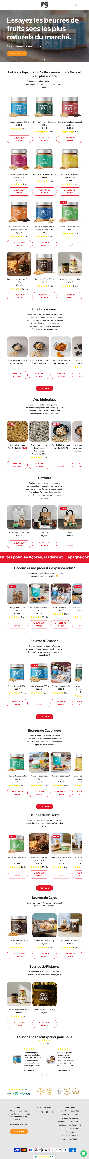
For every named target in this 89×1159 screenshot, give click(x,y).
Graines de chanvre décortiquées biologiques (39, 448)
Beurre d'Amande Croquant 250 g (44, 123)
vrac (40, 320)
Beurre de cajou (33, 903)
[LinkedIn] (52, 1111)
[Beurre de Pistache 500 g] (44, 994)
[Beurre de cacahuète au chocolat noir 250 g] (19, 211)
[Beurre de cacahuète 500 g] (39, 762)
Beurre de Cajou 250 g (44, 279)
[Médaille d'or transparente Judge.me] (40, 1091)
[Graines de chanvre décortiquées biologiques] (39, 431)
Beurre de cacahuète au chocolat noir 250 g (19, 228)
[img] (44, 1040)
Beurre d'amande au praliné (39, 652)
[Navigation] (7, 5)
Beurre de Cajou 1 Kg (70, 941)
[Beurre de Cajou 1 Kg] (70, 925)
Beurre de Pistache (42, 975)
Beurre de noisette (34, 820)
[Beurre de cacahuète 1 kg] (39, 593)
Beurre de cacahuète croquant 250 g (70, 176)
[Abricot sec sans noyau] (61, 346)
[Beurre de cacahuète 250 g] (44, 159)
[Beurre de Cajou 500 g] (44, 925)
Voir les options (17, 375)
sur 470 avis (44, 1043)
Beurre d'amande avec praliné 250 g (19, 176)
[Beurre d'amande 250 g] (19, 106)
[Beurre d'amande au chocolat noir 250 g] (70, 106)
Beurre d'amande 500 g (39, 686)
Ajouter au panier (19, 139)
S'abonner (19, 1131)
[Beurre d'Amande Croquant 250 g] (44, 106)
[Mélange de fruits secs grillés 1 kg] (17, 593)
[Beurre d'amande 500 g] (39, 672)
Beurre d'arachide (36, 736)
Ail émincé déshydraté (39, 360)
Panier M (44, 533)
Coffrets (44, 489)
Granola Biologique (17, 445)
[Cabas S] (70, 517)
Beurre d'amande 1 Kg (61, 607)
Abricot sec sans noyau (60, 360)
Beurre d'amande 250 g (19, 122)
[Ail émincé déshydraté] (39, 346)
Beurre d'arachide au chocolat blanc (47, 742)
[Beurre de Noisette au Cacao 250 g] (19, 264)
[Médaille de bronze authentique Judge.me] (67, 1091)
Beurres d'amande (36, 646)
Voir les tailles (19, 53)
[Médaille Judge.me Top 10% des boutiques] (75, 1091)
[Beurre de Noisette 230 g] (70, 211)
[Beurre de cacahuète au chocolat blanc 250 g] (44, 211)
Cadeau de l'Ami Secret (19, 533)
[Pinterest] (47, 1111)
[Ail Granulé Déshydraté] (17, 346)
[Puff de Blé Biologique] (61, 431)
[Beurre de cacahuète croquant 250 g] (70, 159)
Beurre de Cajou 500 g (44, 941)
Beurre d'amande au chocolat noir (49, 649)
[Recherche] (75, 5)
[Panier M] (44, 517)
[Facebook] (36, 1111)
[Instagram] (41, 1111)
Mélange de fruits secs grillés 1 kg (17, 609)
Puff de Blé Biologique (61, 445)
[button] (9, 357)
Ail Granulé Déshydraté (17, 360)
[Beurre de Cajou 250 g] (44, 264)
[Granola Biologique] (17, 431)
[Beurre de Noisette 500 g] (61, 843)
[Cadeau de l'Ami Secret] (19, 517)
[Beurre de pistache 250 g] (70, 264)
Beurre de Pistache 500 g (44, 1010)
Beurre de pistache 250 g (70, 279)
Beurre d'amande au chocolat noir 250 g (70, 123)
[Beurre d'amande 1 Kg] (61, 593)
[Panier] (80, 5)
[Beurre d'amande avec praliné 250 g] (19, 159)
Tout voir (44, 388)
